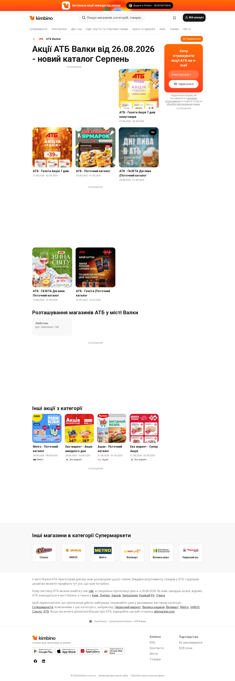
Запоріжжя (130, 595)
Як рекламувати (190, 642)
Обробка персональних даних (147, 675)
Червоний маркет (128, 607)
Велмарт (172, 607)
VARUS (195, 607)
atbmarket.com (164, 611)
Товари (174, 29)
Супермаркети (38, 29)
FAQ (152, 642)
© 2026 (83, 675)
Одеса (160, 595)
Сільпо (37, 611)
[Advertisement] (74, 94)
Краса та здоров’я (144, 29)
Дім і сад (76, 29)
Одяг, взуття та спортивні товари (107, 29)
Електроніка (59, 29)
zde (91, 591)
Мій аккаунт (196, 17)
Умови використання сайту (113, 675)
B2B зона (185, 648)
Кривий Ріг (147, 595)
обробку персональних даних (183, 104)
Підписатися (194, 38)
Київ (95, 595)
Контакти (157, 648)
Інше (162, 29)
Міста (186, 29)
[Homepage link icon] (90, 621)
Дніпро (105, 595)
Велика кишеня (153, 607)
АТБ (46, 611)
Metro (184, 607)
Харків (116, 595)
